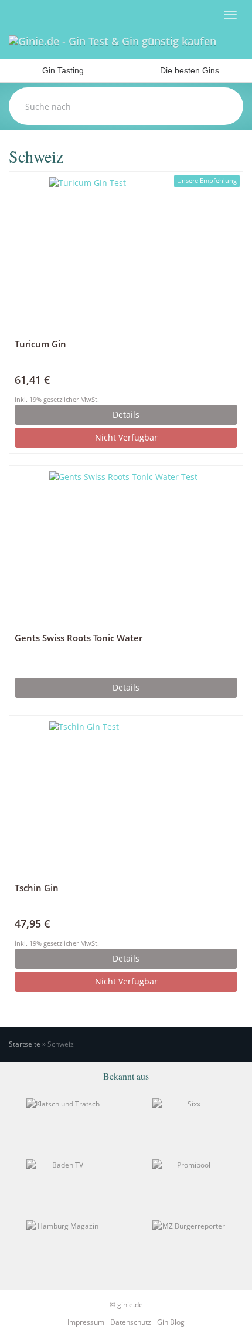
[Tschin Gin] (126, 798)
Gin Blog (171, 1322)
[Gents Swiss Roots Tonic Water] (126, 548)
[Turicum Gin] (126, 254)
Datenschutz (130, 1322)
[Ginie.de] (112, 44)
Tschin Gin (37, 888)
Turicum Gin (40, 344)
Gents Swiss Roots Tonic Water (78, 638)
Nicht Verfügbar (126, 437)
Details (126, 414)
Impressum (85, 1322)
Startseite (24, 1044)
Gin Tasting (63, 70)
